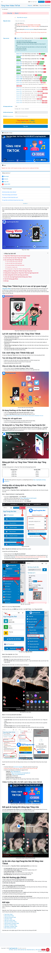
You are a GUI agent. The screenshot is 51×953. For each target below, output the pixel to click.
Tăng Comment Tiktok (9, 915)
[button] (1, 2)
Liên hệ (15, 949)
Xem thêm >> (25, 203)
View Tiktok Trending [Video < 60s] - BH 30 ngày (31, 69)
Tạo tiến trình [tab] (5, 9)
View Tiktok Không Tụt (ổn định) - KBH (30, 53)
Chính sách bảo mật (22, 949)
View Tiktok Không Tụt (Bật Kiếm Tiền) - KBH (30, 59)
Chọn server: (6, 38)
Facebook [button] (5, 179)
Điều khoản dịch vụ (31, 949)
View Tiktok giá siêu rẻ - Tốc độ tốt (30, 61)
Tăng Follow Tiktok (8, 914)
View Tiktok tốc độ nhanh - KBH (28, 75)
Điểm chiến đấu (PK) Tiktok (10, 927)
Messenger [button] (6, 176)
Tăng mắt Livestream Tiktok (10, 921)
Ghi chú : (8, 116)
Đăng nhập (42, 1)
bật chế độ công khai (28, 29)
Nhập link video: (7, 21)
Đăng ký (48, 1)
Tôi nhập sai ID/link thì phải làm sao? (10, 197)
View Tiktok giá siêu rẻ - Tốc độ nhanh (31, 78)
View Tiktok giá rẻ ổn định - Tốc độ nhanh (31, 38)
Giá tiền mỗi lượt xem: (8, 112)
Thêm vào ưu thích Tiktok (9, 920)
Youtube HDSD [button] (6, 184)
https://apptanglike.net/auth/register (29, 498)
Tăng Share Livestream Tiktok (10, 926)
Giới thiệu (11, 949)
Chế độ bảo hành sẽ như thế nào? (9, 192)
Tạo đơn (25, 126)
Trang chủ (30, 5)
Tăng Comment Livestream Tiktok (11, 923)
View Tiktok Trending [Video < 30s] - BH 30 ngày (30, 66)
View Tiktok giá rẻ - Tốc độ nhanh (29, 63)
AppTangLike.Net (13, 948)
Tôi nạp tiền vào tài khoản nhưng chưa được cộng (12, 200)
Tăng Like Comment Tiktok (10, 917)
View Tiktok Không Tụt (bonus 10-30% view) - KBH (31, 56)
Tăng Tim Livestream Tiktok (10, 924)
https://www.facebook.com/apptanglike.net (20, 773)
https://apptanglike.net (15, 771)
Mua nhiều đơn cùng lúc (22, 17)
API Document (39, 949)
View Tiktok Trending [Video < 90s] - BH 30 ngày (31, 72)
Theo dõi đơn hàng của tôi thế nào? (9, 194)
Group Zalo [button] (5, 181)
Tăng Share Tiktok (8, 918)
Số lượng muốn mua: (8, 106)
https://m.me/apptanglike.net (18, 774)
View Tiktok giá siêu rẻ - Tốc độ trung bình (31, 80)
